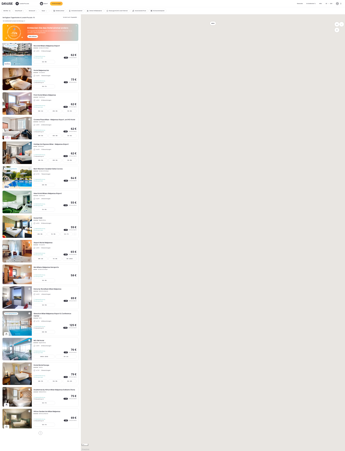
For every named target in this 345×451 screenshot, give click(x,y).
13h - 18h (69, 111)
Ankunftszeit (18, 10)
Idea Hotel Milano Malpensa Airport (40, 202)
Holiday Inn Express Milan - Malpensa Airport (40, 153)
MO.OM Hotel (40, 349)
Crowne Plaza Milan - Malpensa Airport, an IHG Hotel (40, 128)
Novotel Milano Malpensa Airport (40, 54)
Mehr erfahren (33, 36)
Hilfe (320, 3)
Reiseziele (300, 3)
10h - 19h (44, 305)
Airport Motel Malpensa (40, 251)
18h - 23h (69, 381)
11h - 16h (44, 209)
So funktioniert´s (311, 3)
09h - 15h (40, 135)
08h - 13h (40, 381)
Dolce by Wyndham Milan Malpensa (40, 297)
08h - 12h (40, 258)
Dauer (43, 10)
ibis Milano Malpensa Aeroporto (40, 274)
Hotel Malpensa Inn (40, 79)
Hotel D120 (40, 226)
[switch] (58, 11)
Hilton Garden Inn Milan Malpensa (40, 418)
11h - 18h (53, 234)
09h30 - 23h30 (44, 356)
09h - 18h (55, 111)
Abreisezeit (32, 10)
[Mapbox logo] (85, 449)
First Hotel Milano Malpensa (40, 103)
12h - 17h (66, 234)
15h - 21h (66, 356)
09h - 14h (40, 111)
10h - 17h (44, 86)
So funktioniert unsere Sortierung (13, 21)
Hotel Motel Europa (40, 373)
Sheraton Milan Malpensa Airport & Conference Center (40, 323)
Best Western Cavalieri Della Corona (40, 177)
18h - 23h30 (69, 258)
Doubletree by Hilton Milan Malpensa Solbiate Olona (40, 397)
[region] (213, 232)
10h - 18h (44, 62)
